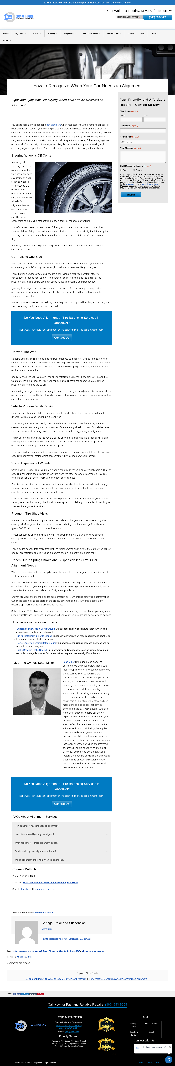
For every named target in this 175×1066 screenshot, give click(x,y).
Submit (130, 194)
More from (47, 929)
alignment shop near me (93, 951)
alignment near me (22, 951)
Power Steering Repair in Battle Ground (36, 643)
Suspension (69, 33)
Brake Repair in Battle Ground (32, 650)
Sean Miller (69, 662)
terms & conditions (150, 184)
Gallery (131, 33)
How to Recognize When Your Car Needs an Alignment (66, 939)
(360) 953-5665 (158, 17)
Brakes (36, 33)
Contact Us (61, 337)
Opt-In (125, 170)
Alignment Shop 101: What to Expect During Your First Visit (56, 979)
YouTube (50, 889)
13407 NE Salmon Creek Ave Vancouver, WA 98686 (50, 882)
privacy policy (131, 184)
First (123, 115)
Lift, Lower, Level (90, 33)
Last (146, 115)
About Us (7, 40)
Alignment (19, 33)
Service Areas (113, 33)
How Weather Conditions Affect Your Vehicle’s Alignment (118, 979)
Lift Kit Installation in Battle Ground (34, 636)
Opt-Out (139, 170)
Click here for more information (115, 2)
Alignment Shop (40, 951)
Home (5, 33)
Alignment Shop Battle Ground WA (64, 951)
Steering (51, 33)
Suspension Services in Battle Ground (36, 628)
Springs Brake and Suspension (43, 912)
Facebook (26, 889)
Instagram (38, 889)
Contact (154, 33)
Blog (142, 33)
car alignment (54, 124)
